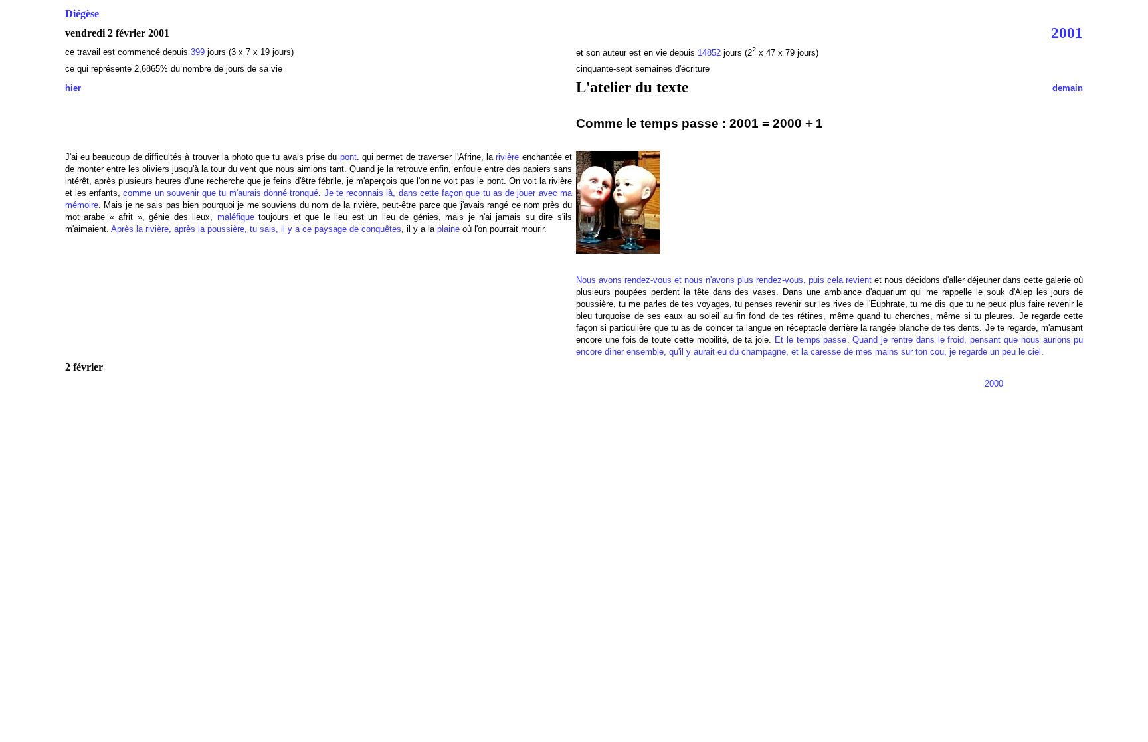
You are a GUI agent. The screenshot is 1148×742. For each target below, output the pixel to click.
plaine (448, 229)
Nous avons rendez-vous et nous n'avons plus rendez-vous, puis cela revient (724, 280)
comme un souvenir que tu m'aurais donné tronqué (220, 193)
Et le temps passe (810, 340)
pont (348, 157)
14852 (709, 53)
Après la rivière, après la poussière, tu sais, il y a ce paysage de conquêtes (256, 229)
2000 (994, 384)
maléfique (235, 217)
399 (198, 52)
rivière (507, 157)
